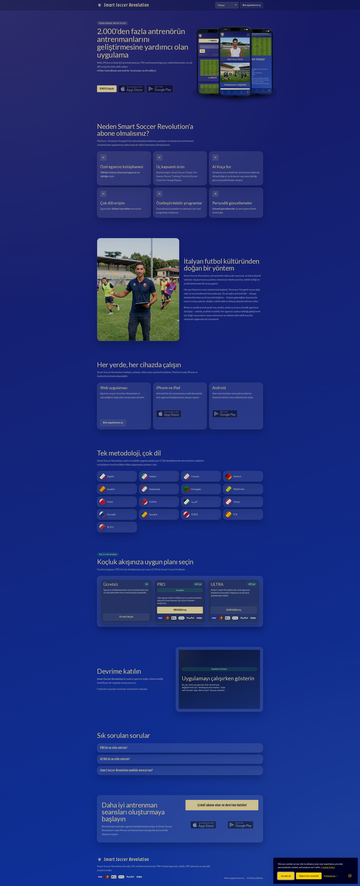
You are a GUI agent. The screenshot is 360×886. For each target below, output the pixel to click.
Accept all (286, 875)
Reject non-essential (309, 875)
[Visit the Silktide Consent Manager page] (349, 875)
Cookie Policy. (328, 867)
